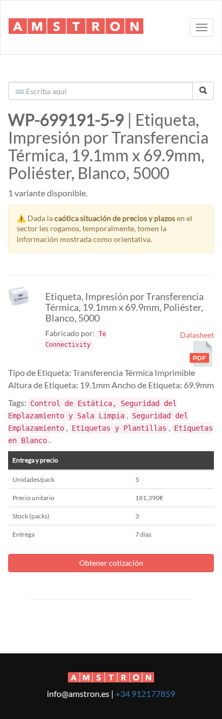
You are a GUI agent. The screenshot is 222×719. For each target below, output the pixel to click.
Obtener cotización (111, 562)
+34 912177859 (145, 693)
